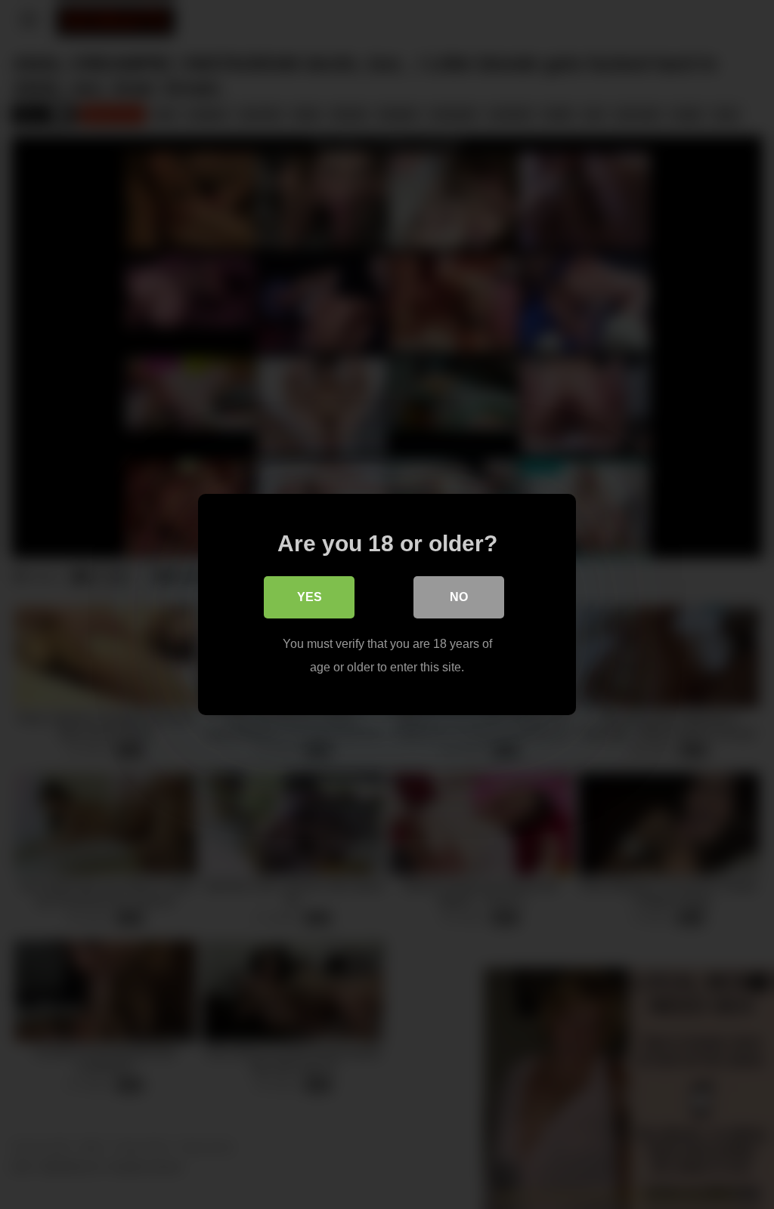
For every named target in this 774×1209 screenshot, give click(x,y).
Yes (309, 597)
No (459, 597)
